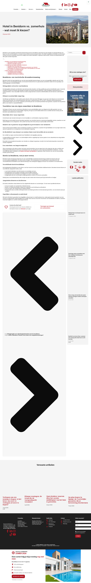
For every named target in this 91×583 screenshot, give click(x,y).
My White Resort (21, 522)
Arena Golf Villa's (21, 525)
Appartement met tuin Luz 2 (37, 522)
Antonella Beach (21, 524)
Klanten (60, 9)
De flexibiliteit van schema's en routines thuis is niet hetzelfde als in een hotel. (24, 68)
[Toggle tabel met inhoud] (4, 59)
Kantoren (23, 9)
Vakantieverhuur (39, 9)
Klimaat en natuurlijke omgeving (14, 63)
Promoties (16, 9)
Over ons (31, 9)
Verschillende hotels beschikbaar (14, 71)
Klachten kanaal (56, 545)
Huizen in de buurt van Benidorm (28, 151)
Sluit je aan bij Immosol (50, 9)
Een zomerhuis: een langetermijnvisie (15, 69)
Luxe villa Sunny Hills (36, 524)
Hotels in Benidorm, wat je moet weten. (14, 70)
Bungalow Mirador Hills (37, 523)
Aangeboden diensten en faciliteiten (15, 73)
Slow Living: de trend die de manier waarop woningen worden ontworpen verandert (77, 296)
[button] (77, 126)
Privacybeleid (43, 545)
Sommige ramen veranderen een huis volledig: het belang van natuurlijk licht (76, 255)
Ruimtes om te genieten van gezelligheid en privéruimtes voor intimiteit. (23, 67)
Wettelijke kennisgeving (36, 545)
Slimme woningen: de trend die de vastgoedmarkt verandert (33, 499)
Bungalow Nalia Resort (36, 521)
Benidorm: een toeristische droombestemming (15, 61)
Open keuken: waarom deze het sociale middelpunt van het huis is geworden (56, 499)
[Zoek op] (84, 52)
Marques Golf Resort (22, 523)
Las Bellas (20, 521)
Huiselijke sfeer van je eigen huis (14, 66)
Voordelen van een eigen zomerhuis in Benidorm (16, 65)
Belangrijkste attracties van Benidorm (15, 62)
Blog (70, 9)
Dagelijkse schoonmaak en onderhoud (16, 74)
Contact (65, 9)
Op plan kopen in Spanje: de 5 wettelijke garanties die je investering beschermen (78, 500)
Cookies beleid (49, 545)
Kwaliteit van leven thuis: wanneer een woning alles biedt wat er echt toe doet (76, 338)
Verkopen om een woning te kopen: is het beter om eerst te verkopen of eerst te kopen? (12, 501)
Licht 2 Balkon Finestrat (22, 526)
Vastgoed (75, 9)
